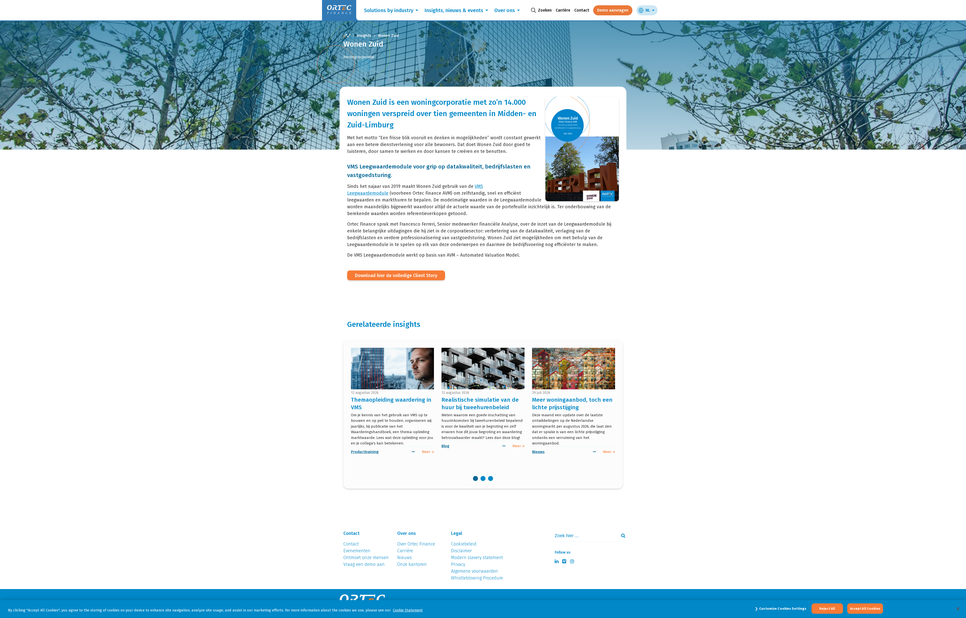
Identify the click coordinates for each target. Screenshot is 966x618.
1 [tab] (475, 478)
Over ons (504, 10)
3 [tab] (490, 478)
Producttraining (365, 452)
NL (648, 10)
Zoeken (621, 535)
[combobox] (584, 535)
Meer (426, 452)
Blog (445, 446)
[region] (483, 609)
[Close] (957, 608)
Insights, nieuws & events (453, 10)
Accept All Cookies (865, 608)
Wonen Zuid (388, 35)
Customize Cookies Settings (782, 608)
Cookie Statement (408, 610)
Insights (364, 35)
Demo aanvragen (612, 10)
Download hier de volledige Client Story (396, 275)
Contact (581, 10)
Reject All (827, 608)
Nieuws (538, 452)
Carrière (563, 10)
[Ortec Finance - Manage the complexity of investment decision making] (346, 36)
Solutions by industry (388, 10)
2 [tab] (483, 478)
